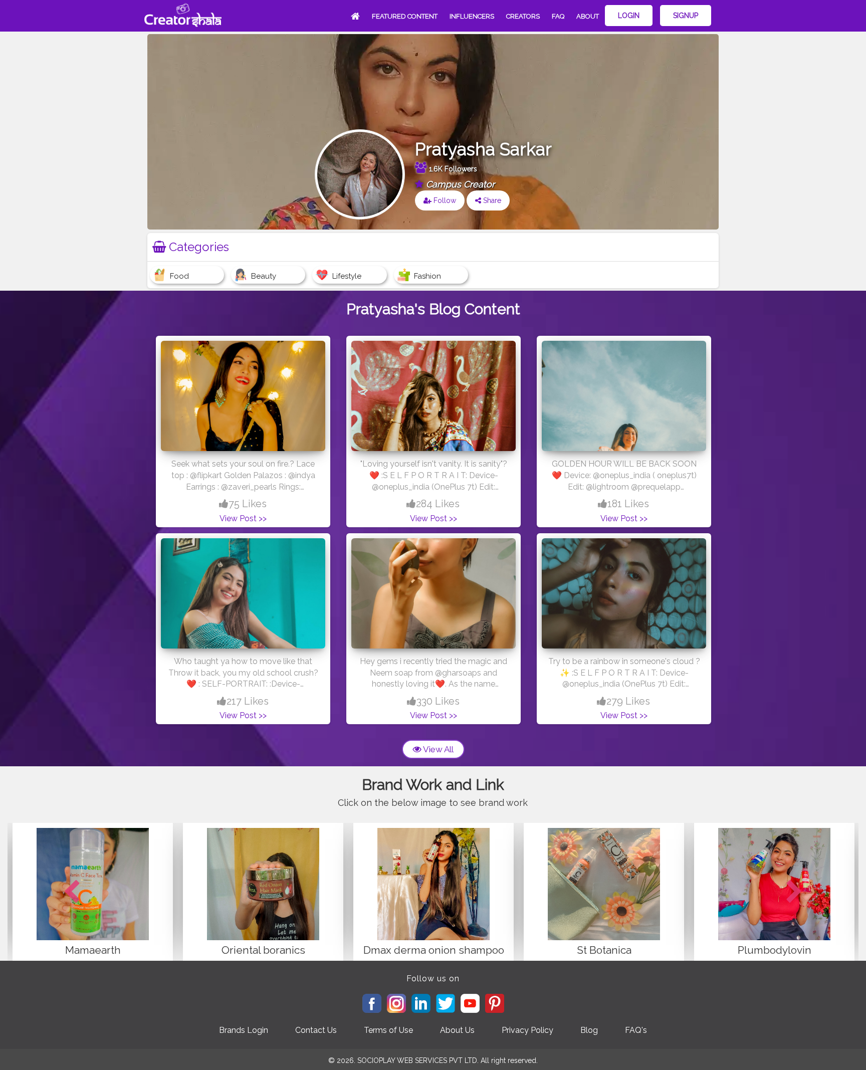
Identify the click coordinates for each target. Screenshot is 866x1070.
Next (794, 892)
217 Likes (248, 701)
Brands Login (243, 1030)
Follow (443, 200)
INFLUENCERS (472, 16)
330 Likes (438, 701)
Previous (72, 892)
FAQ (558, 16)
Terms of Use (388, 1030)
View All (437, 749)
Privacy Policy (527, 1030)
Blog (589, 1030)
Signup (685, 16)
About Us (457, 1030)
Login (628, 16)
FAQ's (636, 1030)
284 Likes (438, 504)
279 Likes (628, 701)
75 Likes (248, 504)
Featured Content (405, 16)
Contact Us (316, 1030)
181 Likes (628, 504)
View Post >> (243, 518)
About (587, 16)
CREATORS (523, 16)
